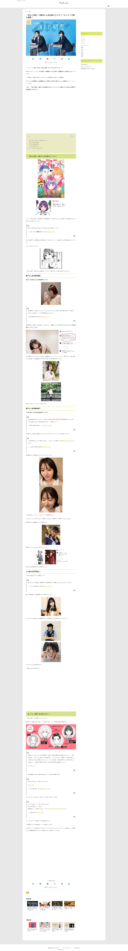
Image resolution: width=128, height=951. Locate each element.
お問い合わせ (84, 64)
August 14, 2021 (47, 447)
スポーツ (83, 41)
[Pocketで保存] (62, 884)
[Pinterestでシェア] (47, 59)
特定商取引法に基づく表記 (87, 68)
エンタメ (83, 39)
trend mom (60, 949)
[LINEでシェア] (69, 59)
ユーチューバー (85, 45)
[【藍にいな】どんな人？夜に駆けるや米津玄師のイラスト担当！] (32, 926)
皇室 (82, 49)
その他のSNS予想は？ (34, 146)
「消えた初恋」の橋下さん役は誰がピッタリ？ (38, 140)
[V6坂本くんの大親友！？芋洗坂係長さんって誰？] (69, 904)
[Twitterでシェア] (33, 59)
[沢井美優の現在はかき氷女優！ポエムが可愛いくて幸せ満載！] (57, 925)
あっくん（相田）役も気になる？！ (35, 148)
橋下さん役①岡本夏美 (34, 142)
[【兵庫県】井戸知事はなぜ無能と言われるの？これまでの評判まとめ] (32, 904)
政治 (82, 47)
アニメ (82, 37)
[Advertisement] (51, 112)
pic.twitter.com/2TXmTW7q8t (59, 809)
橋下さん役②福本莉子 (34, 144)
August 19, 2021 (51, 231)
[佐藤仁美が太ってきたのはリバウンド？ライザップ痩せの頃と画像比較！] (44, 926)
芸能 (27, 892)
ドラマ (82, 43)
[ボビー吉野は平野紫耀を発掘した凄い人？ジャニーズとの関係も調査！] (44, 905)
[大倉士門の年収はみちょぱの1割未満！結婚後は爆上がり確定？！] (69, 925)
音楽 (82, 56)
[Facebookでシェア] (40, 59)
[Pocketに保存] (62, 59)
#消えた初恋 (31, 785)
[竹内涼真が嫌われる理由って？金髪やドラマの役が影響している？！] (57, 904)
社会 (82, 51)
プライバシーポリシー (86, 66)
